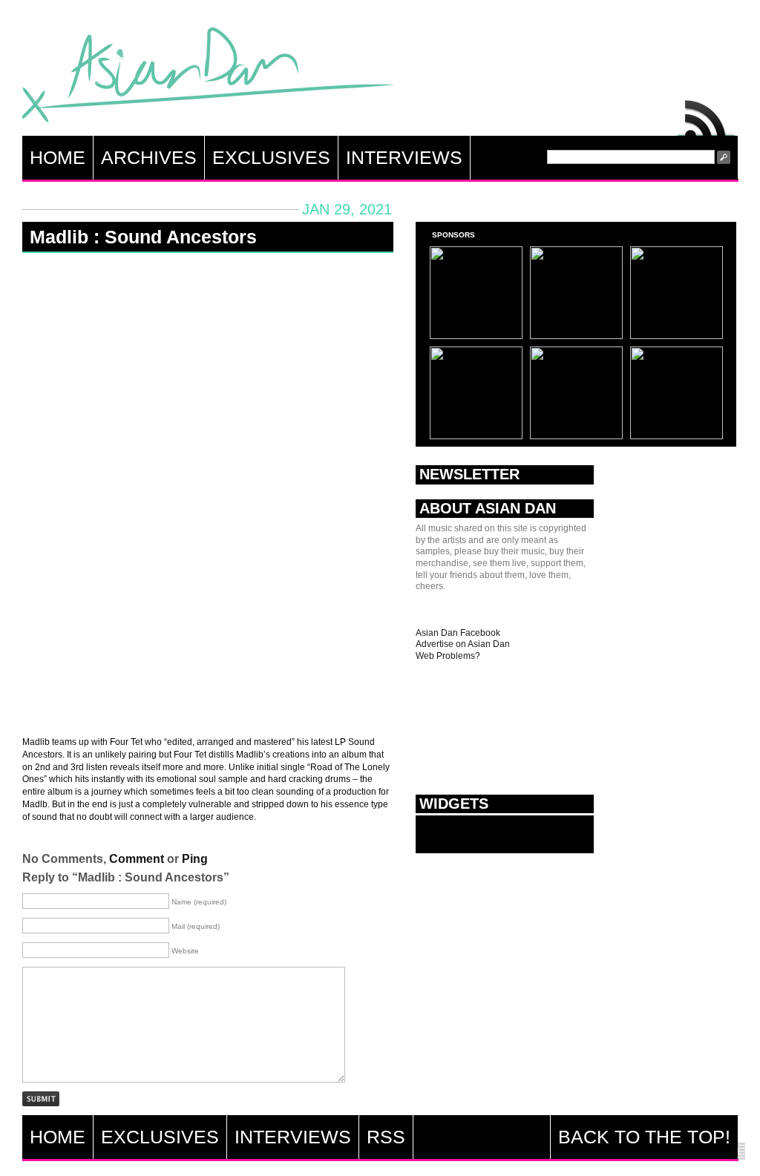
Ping (195, 859)
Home (57, 157)
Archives (149, 157)
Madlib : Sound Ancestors (143, 236)
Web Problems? (448, 656)
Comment (136, 859)
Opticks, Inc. (737, 1152)
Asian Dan (207, 78)
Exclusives (271, 157)
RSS (706, 114)
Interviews (404, 157)
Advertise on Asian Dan (463, 644)
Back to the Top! (644, 1136)
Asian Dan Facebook (458, 633)
